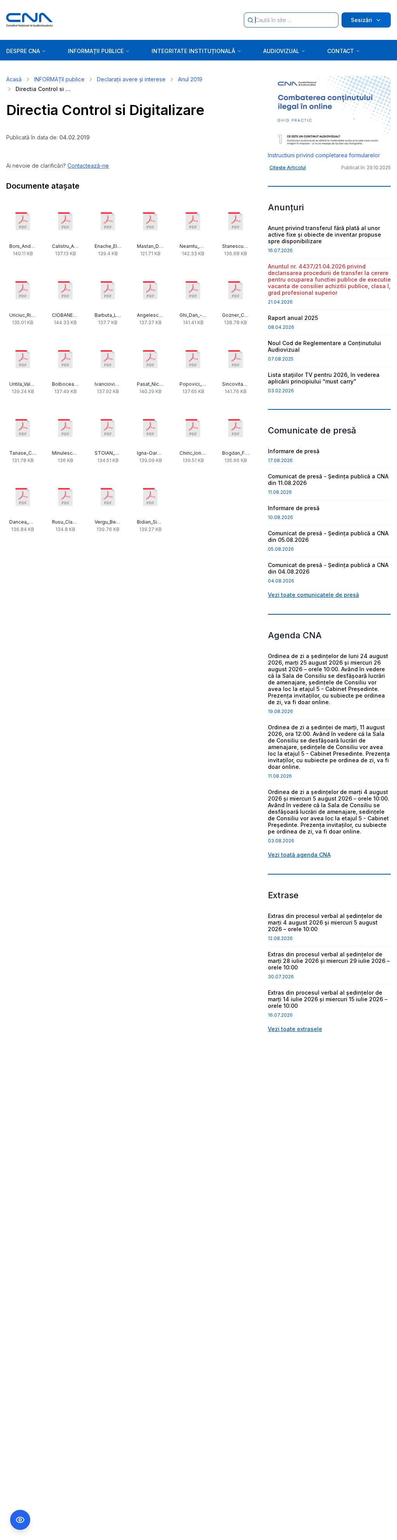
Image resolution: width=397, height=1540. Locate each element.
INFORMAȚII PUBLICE (96, 51)
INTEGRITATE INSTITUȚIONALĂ (193, 51)
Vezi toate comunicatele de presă (313, 594)
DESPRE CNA (23, 51)
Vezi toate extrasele (295, 1029)
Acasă (14, 79)
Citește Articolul (287, 167)
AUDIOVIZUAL (281, 51)
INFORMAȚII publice (59, 79)
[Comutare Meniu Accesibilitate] (20, 1520)
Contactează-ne (88, 165)
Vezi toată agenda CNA (299, 854)
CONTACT (340, 51)
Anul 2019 (190, 79)
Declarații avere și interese (131, 79)
